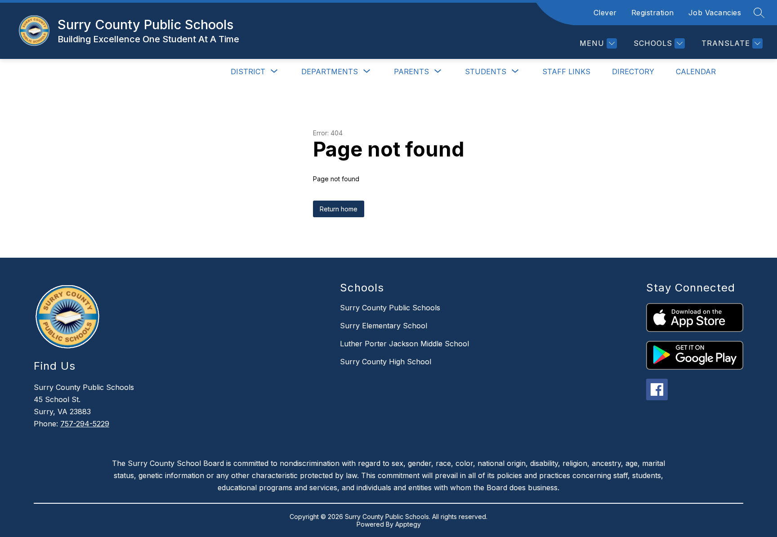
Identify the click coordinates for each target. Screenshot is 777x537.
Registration (652, 12)
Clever (605, 12)
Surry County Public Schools (390, 307)
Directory (633, 71)
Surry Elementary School (383, 325)
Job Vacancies (714, 12)
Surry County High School (385, 361)
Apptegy (408, 524)
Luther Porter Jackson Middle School (404, 343)
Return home (338, 209)
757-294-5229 (84, 423)
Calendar (696, 71)
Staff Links (566, 71)
